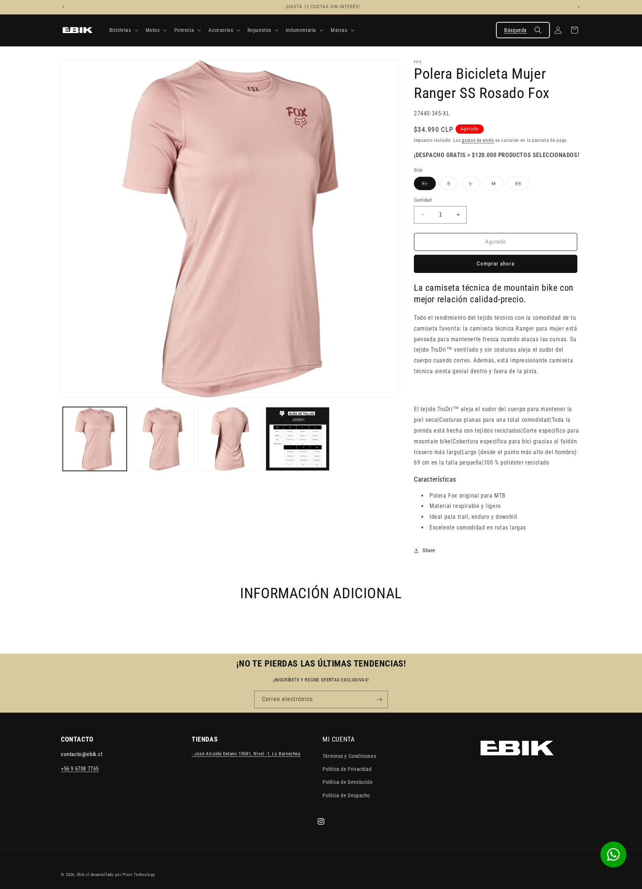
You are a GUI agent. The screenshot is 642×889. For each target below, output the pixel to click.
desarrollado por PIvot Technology (123, 874)
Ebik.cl (83, 874)
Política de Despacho (346, 795)
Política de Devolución (347, 782)
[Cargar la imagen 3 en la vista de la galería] (230, 439)
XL (429, 185)
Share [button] (428, 550)
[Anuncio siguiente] (578, 7)
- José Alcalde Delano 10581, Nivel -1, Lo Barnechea (246, 754)
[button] (123, 30)
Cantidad (422, 200)
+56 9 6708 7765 (80, 769)
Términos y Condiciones (349, 756)
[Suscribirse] (379, 699)
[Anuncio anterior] (63, 7)
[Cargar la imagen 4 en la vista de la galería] (298, 439)
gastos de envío (478, 140)
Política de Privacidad (347, 769)
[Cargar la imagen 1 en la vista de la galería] (95, 439)
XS (522, 185)
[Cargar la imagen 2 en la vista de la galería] (162, 439)
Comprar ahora (496, 263)
